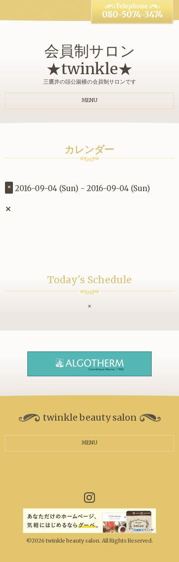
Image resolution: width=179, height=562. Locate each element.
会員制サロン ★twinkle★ (89, 59)
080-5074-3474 (132, 14)
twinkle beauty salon (72, 541)
